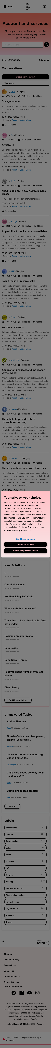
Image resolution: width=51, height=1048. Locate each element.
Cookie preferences (25, 539)
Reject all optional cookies (25, 550)
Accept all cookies (25, 544)
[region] (25, 524)
